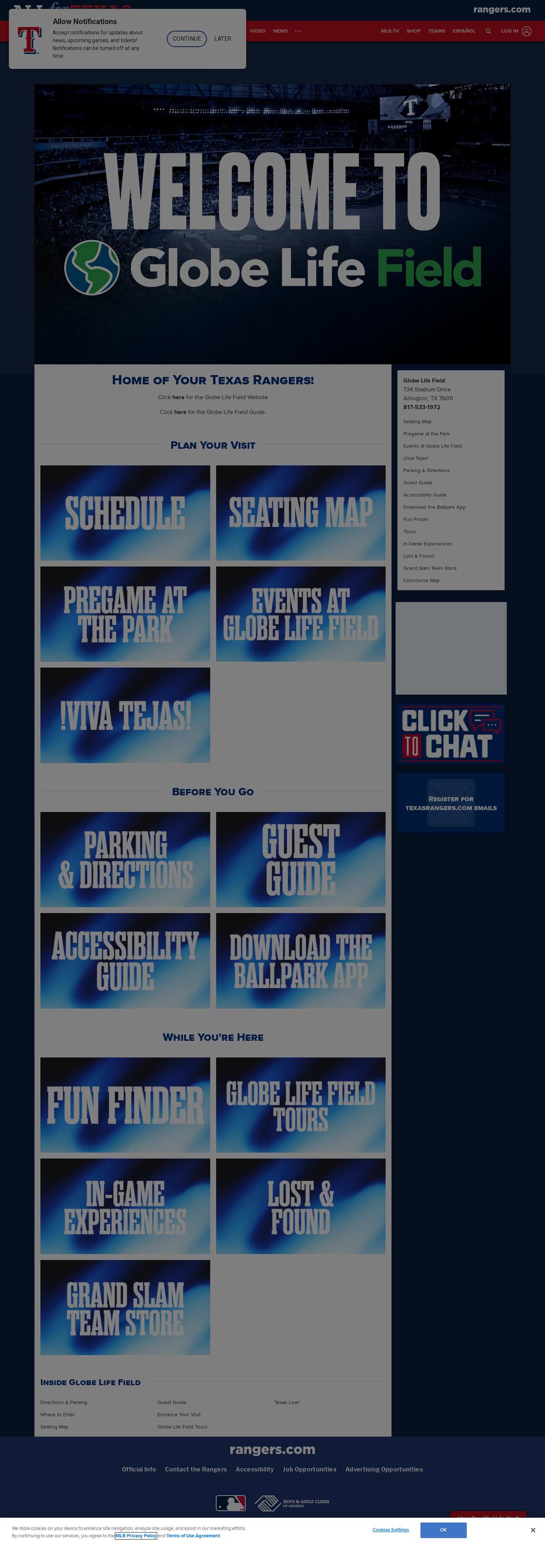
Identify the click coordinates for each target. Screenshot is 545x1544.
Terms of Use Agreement (193, 1536)
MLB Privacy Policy (136, 1536)
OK (443, 1530)
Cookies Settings (391, 1530)
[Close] (533, 1530)
